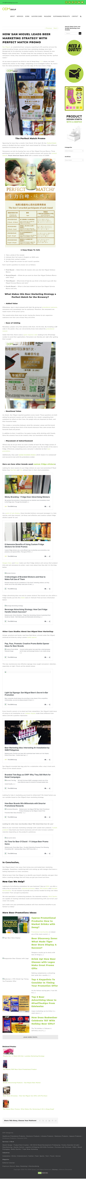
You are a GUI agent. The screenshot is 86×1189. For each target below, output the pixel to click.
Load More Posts (30, 1037)
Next (55, 28)
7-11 (41, 61)
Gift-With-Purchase (46, 1147)
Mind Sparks (53, 896)
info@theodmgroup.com (10, 2)
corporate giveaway (28, 888)
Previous (49, 28)
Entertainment (22, 1156)
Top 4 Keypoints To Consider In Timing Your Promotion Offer (44, 982)
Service (58, 1156)
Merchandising (34, 1166)
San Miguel (6, 47)
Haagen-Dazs (7, 563)
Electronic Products (33, 1136)
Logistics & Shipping (32, 1147)
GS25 (23, 598)
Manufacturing (7, 1147)
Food (36, 1156)
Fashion (31, 1156)
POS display (44, 888)
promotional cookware (49, 307)
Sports (42, 1156)
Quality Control (19, 1147)
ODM (47, 886)
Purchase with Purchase (63, 1147)
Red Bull (13, 470)
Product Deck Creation (21, 1145)
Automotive (6, 1156)
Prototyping (56, 1145)
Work (12, 1141)
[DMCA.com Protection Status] (43, 1173)
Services (5, 1141)
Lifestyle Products (47, 1136)
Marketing (23, 1166)
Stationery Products (61, 1136)
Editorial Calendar (9, 1163)
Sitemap (55, 1169)
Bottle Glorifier (16, 1149)
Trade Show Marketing (30, 1149)
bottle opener (32, 637)
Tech (47, 1156)
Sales (18, 1166)
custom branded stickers (27, 455)
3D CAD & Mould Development (40, 1145)
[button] (80, 16)
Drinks (14, 1156)
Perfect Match (51, 143)
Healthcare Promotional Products (14, 1136)
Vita (21, 470)
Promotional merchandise (40, 932)
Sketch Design (7, 1145)
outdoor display (30, 713)
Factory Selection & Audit (70, 1145)
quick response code (30, 335)
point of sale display (13, 513)
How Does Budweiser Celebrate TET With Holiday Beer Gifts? (44, 1020)
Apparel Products (75, 1136)
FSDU (74, 1147)
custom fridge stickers (44, 464)
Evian (17, 563)
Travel (52, 1156)
